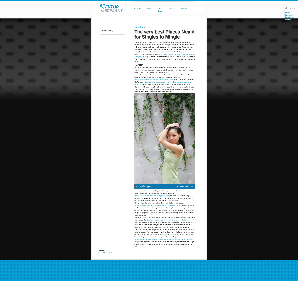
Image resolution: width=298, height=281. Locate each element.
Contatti (184, 8)
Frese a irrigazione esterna (288, 12)
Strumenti (288, 16)
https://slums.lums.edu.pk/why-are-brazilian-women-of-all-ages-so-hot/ (170, 220)
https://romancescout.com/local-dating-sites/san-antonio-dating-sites (157, 205)
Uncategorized (142, 27)
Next (109, 252)
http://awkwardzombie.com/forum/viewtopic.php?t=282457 (154, 79)
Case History (160, 9)
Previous (102, 252)
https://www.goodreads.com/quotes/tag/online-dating (152, 196)
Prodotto (137, 8)
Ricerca (172, 8)
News (149, 8)
